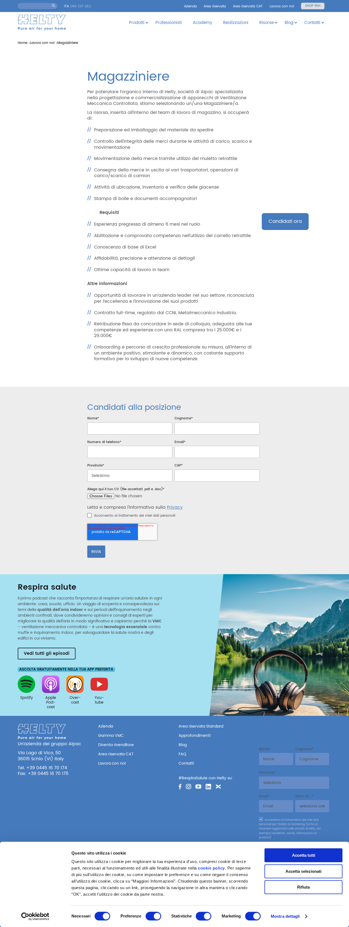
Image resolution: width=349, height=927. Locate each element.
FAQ (182, 754)
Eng (73, 6)
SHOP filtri (312, 5)
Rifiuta (303, 887)
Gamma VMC (111, 735)
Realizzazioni (235, 22)
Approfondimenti (194, 735)
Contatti (312, 22)
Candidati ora (285, 221)
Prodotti (137, 22)
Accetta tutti (303, 855)
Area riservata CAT (248, 6)
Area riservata (215, 6)
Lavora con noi (282, 6)
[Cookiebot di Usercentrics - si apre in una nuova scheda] (35, 916)
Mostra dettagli (285, 916)
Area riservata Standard (201, 726)
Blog (289, 22)
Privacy (175, 507)
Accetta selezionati (303, 871)
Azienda (190, 6)
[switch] (153, 916)
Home (22, 43)
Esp (80, 6)
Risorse (266, 22)
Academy (202, 22)
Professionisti (168, 22)
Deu (88, 6)
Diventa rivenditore (116, 745)
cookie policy (211, 868)
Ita (66, 6)
